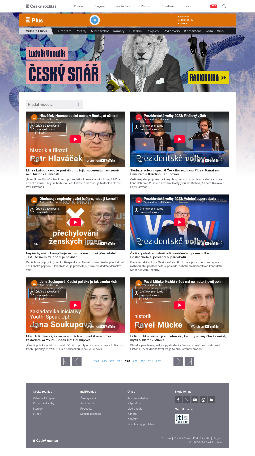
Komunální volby (43, 403)
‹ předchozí (77, 361)
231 (150, 361)
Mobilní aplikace (90, 413)
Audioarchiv (185, 20)
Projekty (153, 31)
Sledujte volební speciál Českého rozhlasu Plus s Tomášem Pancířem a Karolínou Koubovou (174, 172)
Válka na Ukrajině (44, 398)
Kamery (182, 23)
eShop (37, 413)
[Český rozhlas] (41, 6)
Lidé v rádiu (135, 408)
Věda (209, 31)
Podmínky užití (201, 438)
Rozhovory (172, 31)
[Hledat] (224, 6)
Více (222, 31)
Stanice (145, 6)
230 (143, 361)
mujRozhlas (123, 6)
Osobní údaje (182, 438)
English (218, 438)
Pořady (81, 31)
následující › (178, 361)
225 (104, 361)
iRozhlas (78, 6)
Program (100, 6)
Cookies (166, 438)
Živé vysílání (88, 398)
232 (158, 361)
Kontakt (133, 419)
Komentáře (192, 31)
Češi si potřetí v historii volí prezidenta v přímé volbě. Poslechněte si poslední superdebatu (170, 255)
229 (135, 361)
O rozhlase (168, 6)
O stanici (136, 31)
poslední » (189, 361)
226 (112, 361)
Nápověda (134, 403)
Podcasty (86, 408)
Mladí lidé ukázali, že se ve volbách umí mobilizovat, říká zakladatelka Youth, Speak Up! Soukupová (68, 338)
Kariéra (132, 413)
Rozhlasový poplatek (141, 424)
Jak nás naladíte (138, 398)
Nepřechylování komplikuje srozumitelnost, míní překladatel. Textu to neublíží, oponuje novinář (71, 255)
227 (119, 361)
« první (65, 361)
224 (96, 361)
